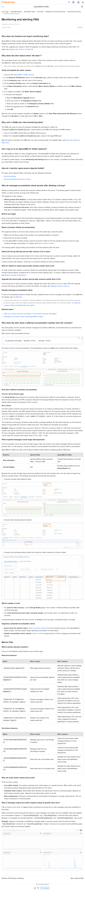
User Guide (40, 11)
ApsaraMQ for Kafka (16, 11)
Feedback (46, 888)
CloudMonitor (17, 297)
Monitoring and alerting (74, 11)
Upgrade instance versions (60, 286)
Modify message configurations (15, 275)
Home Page (5, 12)
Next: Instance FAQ (77, 878)
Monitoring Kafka (10, 176)
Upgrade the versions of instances (21, 49)
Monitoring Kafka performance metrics (17, 179)
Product (80, 27)
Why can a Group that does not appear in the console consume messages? (30, 314)
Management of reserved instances (56, 11)
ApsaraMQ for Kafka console (24, 75)
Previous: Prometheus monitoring (13, 878)
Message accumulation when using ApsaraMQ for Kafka (23, 316)
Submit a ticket (37, 633)
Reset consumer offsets (46, 243)
